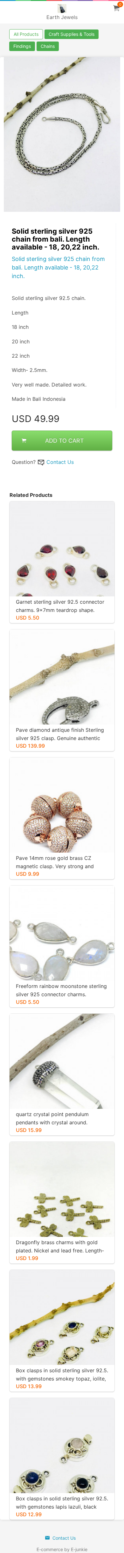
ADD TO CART (64, 440)
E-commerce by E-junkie (62, 1549)
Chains (48, 46)
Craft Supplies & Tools (71, 34)
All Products (26, 34)
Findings (22, 46)
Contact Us (60, 462)
